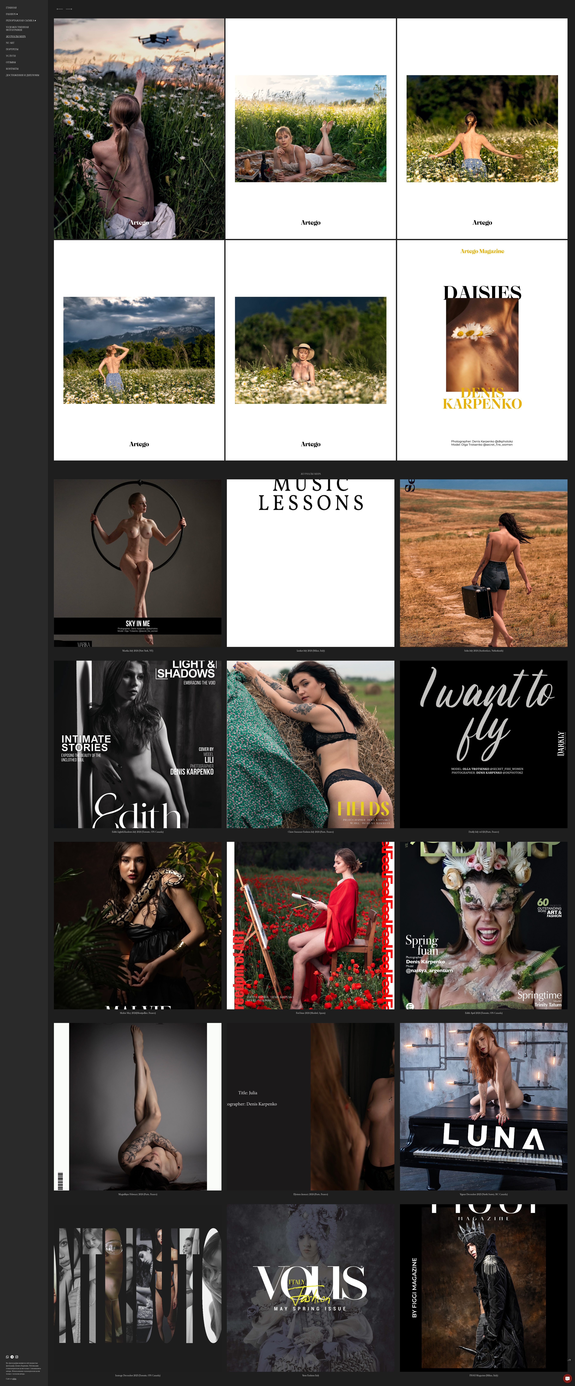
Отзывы (11, 62)
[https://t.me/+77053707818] (12, 1357)
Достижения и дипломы (22, 75)
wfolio (14, 1378)
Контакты (12, 69)
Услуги (11, 56)
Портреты (12, 49)
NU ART (10, 43)
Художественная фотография (17, 28)
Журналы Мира (16, 36)
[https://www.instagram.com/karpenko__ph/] (16, 1357)
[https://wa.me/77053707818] (7, 1357)
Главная (11, 7)
